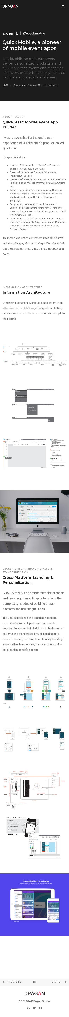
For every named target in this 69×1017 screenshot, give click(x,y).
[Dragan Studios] (10, 6)
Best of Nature (15, 982)
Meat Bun (56, 982)
